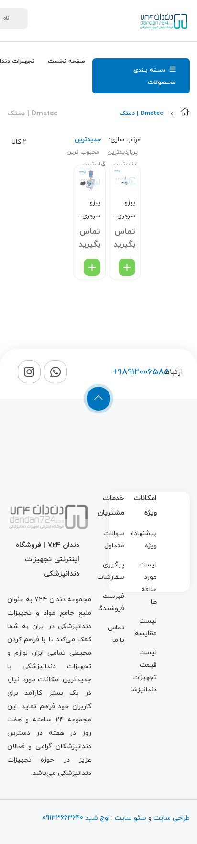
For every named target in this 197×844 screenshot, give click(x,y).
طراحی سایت (171, 818)
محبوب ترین (82, 152)
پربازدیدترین (122, 152)
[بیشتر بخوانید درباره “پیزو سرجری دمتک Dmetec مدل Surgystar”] (127, 267)
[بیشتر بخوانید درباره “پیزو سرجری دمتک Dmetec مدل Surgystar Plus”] (92, 267)
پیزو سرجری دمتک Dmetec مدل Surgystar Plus (88, 210)
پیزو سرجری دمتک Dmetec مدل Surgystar (124, 210)
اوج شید (96, 818)
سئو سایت (130, 818)
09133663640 (63, 818)
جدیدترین (88, 139)
